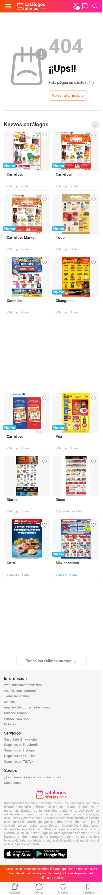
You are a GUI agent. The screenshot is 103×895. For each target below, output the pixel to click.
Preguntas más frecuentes (23, 685)
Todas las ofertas (17, 696)
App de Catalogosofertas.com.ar (28, 707)
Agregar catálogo (16, 718)
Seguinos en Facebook (21, 744)
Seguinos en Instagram (21, 750)
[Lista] (85, 6)
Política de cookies (51, 878)
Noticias (10, 724)
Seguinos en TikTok (19, 761)
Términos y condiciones (42, 873)
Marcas (9, 702)
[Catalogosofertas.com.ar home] (31, 6)
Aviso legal (16, 873)
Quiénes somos (15, 713)
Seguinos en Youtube (19, 756)
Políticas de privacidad (77, 873)
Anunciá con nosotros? (21, 691)
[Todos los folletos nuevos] (95, 125)
